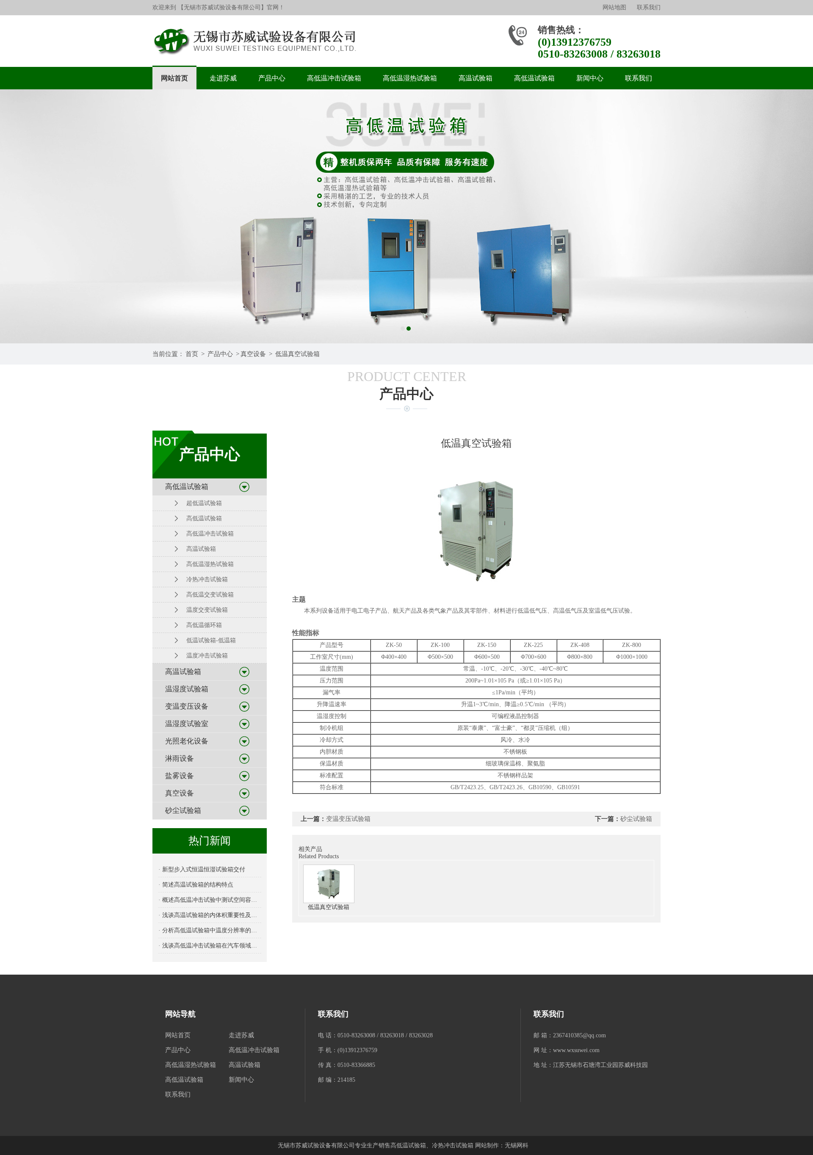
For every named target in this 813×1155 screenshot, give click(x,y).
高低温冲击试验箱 (334, 78)
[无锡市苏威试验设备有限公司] (406, 216)
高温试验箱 (475, 78)
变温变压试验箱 (348, 818)
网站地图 (614, 7)
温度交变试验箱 (207, 610)
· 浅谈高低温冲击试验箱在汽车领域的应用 (209, 945)
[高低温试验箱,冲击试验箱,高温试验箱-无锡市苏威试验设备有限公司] (257, 41)
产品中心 (271, 78)
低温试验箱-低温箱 (211, 640)
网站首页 (174, 78)
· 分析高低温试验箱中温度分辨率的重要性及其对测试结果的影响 (209, 930)
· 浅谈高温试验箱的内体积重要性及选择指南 (209, 915)
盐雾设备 (179, 776)
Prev (15, 216)
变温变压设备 (186, 706)
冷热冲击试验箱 (207, 579)
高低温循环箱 (204, 625)
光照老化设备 (186, 741)
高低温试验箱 (534, 78)
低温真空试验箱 (297, 354)
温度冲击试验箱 (207, 655)
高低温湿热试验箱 (410, 78)
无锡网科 (516, 1145)
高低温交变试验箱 (210, 594)
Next (798, 216)
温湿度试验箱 (186, 689)
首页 (191, 354)
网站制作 (487, 1145)
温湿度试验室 (186, 724)
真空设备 (253, 354)
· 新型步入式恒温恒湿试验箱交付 (201, 869)
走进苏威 (223, 78)
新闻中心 (589, 78)
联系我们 (649, 7)
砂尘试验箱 (183, 811)
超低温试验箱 (204, 503)
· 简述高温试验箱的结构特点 (195, 884)
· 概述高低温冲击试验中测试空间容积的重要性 (209, 900)
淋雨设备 (179, 758)
